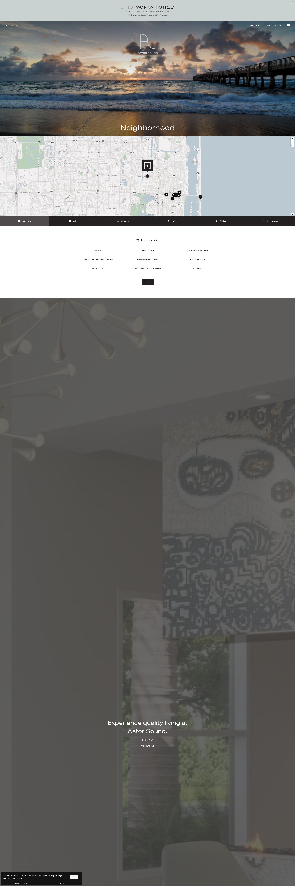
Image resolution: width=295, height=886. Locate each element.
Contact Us (61, 883)
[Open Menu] (288, 25)
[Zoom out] (292, 142)
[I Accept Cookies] (80, 874)
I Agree (74, 877)
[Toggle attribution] (292, 214)
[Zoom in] (292, 138)
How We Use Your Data (21, 883)
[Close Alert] (292, 3)
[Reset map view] (292, 145)
